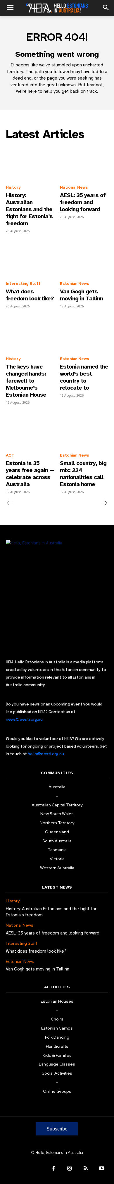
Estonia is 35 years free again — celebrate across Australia (30, 474)
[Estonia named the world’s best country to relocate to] (84, 335)
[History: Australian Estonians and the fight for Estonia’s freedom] (30, 163)
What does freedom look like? (30, 295)
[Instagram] (69, 1168)
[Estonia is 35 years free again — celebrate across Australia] (30, 431)
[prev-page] (10, 503)
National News (74, 187)
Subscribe (57, 1128)
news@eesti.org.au (24, 720)
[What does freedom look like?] (30, 259)
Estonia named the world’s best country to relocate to (84, 377)
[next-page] (103, 503)
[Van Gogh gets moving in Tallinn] (84, 259)
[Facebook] (53, 1168)
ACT (10, 455)
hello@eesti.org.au (46, 754)
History (13, 187)
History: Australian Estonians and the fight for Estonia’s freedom (29, 209)
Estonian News (74, 283)
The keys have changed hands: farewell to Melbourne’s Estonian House (26, 380)
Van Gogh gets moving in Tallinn (81, 295)
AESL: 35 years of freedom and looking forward (83, 202)
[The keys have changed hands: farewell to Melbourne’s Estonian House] (30, 335)
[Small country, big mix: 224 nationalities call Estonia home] (84, 431)
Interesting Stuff (23, 283)
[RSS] (85, 1168)
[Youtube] (101, 1168)
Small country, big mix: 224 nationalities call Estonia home (83, 474)
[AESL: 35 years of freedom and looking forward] (84, 163)
